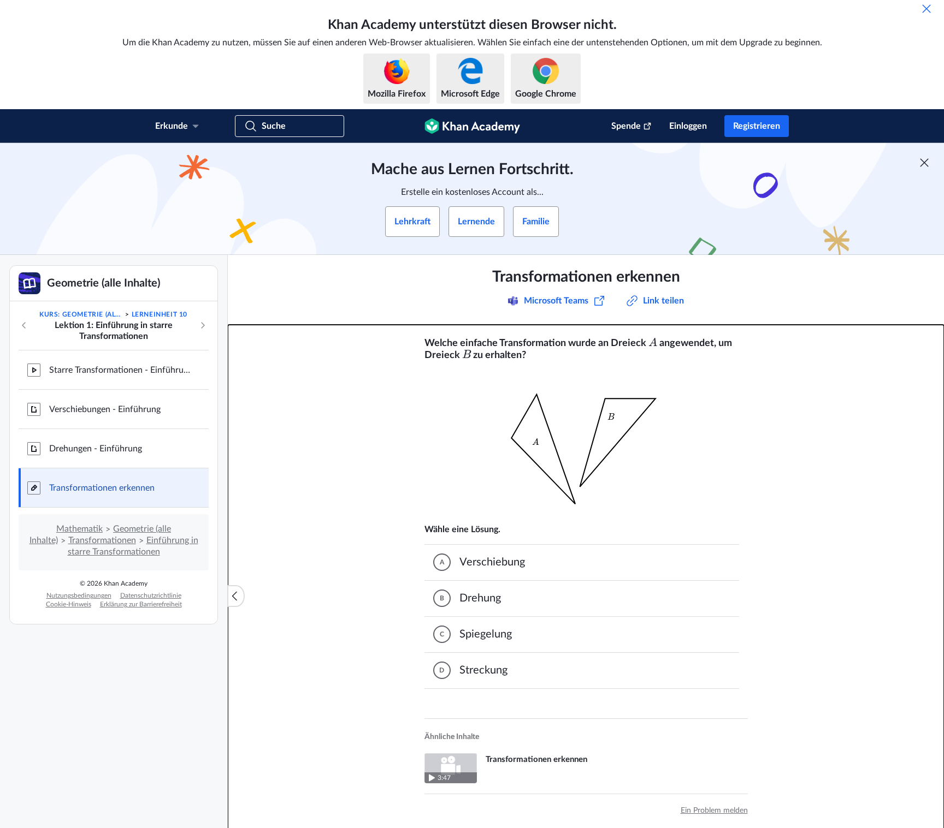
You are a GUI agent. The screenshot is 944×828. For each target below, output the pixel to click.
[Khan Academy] (472, 126)
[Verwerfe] (926, 8)
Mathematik (79, 529)
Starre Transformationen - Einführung (120, 370)
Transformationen (102, 540)
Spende (626, 126)
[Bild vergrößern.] (586, 442)
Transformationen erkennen (102, 488)
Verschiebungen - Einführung (105, 409)
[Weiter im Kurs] (202, 325)
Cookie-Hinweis (68, 604)
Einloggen (688, 126)
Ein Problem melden (714, 810)
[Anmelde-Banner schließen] (924, 163)
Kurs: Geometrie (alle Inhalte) (81, 314)
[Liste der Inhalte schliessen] (236, 596)
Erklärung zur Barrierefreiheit (141, 604)
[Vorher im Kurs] (24, 325)
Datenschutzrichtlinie (150, 595)
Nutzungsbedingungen (78, 595)
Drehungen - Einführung (95, 448)
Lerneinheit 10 (159, 314)
